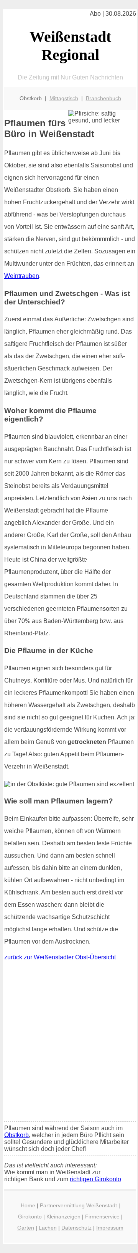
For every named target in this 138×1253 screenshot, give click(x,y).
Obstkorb (16, 1135)
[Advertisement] (69, 1043)
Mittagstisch (63, 98)
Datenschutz (76, 1228)
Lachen (48, 1228)
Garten (25, 1228)
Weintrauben (21, 276)
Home (28, 1205)
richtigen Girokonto (95, 1179)
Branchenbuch (103, 98)
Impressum (109, 1228)
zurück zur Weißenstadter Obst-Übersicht (60, 957)
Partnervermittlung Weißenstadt (78, 1205)
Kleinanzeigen (63, 1216)
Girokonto (30, 1216)
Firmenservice (102, 1216)
